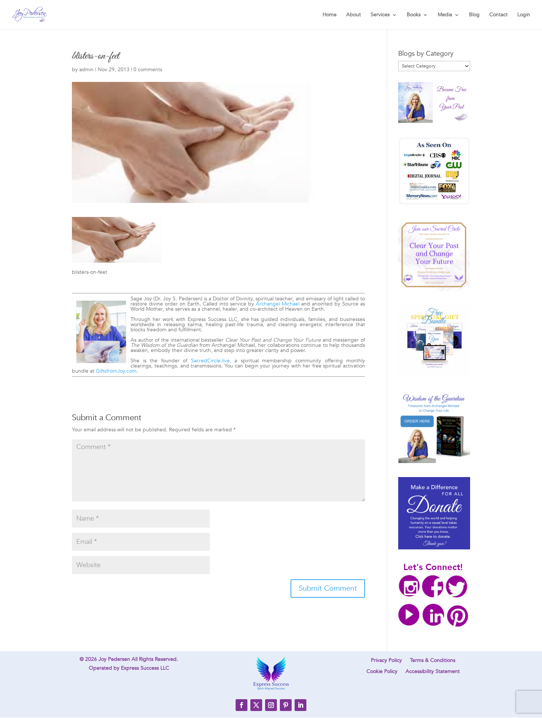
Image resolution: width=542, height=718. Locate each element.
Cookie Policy (381, 672)
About (353, 15)
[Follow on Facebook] (241, 705)
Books (414, 15)
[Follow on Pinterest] (286, 705)
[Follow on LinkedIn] (300, 705)
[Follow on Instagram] (271, 705)
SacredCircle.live (210, 360)
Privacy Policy (386, 661)
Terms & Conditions (432, 661)
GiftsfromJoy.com (116, 370)
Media (445, 15)
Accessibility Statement (433, 672)
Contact (498, 15)
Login (523, 15)
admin (86, 69)
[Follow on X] (256, 705)
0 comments (147, 69)
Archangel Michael (277, 303)
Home (330, 15)
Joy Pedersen (114, 659)
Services (380, 15)
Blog (474, 15)
